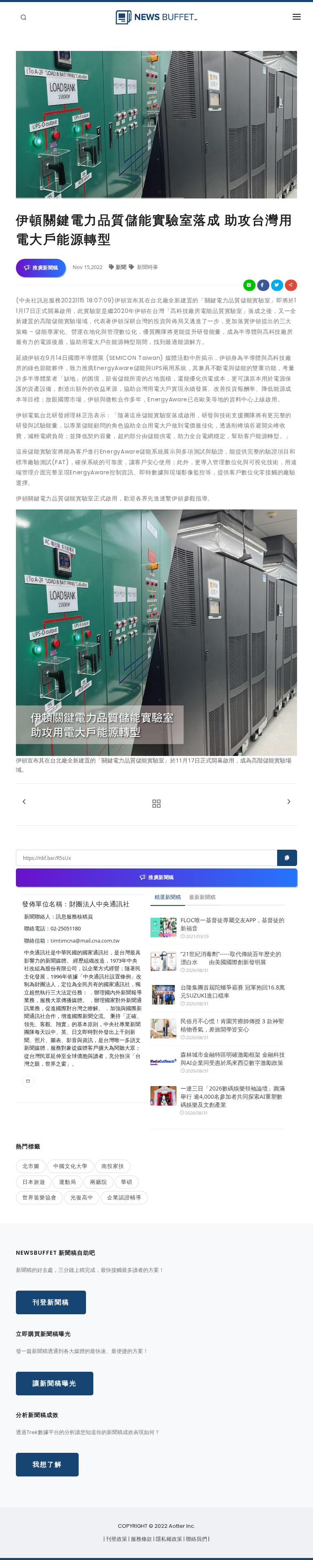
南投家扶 (112, 1166)
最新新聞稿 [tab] (202, 897)
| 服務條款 (140, 1539)
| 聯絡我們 (195, 1539)
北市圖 (31, 1166)
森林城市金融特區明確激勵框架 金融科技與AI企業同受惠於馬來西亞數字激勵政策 (233, 1058)
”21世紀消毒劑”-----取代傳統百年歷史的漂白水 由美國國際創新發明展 (231, 958)
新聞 (122, 267)
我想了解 (47, 1464)
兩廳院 (98, 1181)
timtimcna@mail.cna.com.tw (85, 940)
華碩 (126, 1181)
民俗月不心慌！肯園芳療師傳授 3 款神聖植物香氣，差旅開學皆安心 (232, 1025)
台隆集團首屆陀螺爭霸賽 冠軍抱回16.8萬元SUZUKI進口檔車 (233, 991)
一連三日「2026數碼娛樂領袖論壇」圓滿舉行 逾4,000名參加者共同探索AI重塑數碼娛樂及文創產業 (233, 1096)
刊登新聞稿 (51, 1302)
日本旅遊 (33, 1181)
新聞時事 (147, 267)
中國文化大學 (70, 1166)
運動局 (67, 1181)
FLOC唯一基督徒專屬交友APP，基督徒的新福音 (232, 924)
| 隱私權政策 (168, 1539)
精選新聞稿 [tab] (167, 897)
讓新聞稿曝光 (55, 1383)
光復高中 (82, 1197)
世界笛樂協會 (39, 1197)
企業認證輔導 (124, 1197)
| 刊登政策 (116, 1539)
